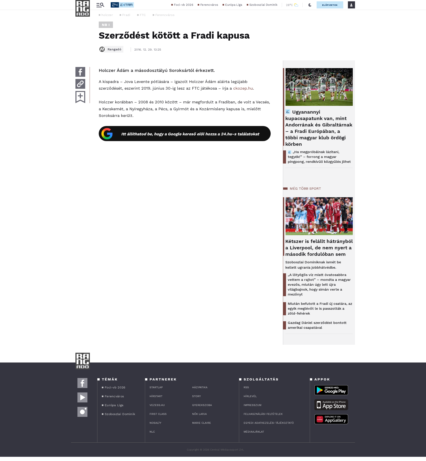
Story (196, 396)
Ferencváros (209, 4)
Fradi (126, 15)
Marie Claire (201, 422)
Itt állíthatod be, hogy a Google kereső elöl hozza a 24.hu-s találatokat (190, 134)
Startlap (156, 387)
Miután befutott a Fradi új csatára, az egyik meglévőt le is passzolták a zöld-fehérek (320, 308)
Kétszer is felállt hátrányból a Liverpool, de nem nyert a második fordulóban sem (319, 247)
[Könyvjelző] (80, 97)
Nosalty (155, 422)
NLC (152, 431)
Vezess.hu (157, 405)
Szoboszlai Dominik (263, 4)
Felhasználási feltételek (263, 414)
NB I (106, 25)
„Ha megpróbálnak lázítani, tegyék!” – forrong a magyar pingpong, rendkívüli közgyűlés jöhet (319, 157)
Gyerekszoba (202, 405)
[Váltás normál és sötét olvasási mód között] (310, 5)
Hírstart (156, 396)
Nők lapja (199, 414)
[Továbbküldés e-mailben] (80, 84)
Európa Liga (233, 4)
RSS (246, 387)
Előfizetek (330, 5)
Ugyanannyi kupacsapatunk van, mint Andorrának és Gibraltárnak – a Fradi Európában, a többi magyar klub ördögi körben (318, 128)
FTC (143, 15)
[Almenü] (100, 5)
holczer (107, 15)
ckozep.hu (243, 88)
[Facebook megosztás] (80, 72)
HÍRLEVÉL (250, 396)
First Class (158, 414)
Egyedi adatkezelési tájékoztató (269, 422)
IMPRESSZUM (252, 405)
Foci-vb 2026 (183, 4)
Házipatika (199, 387)
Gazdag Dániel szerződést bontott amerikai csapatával (317, 325)
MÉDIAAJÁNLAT (254, 431)
